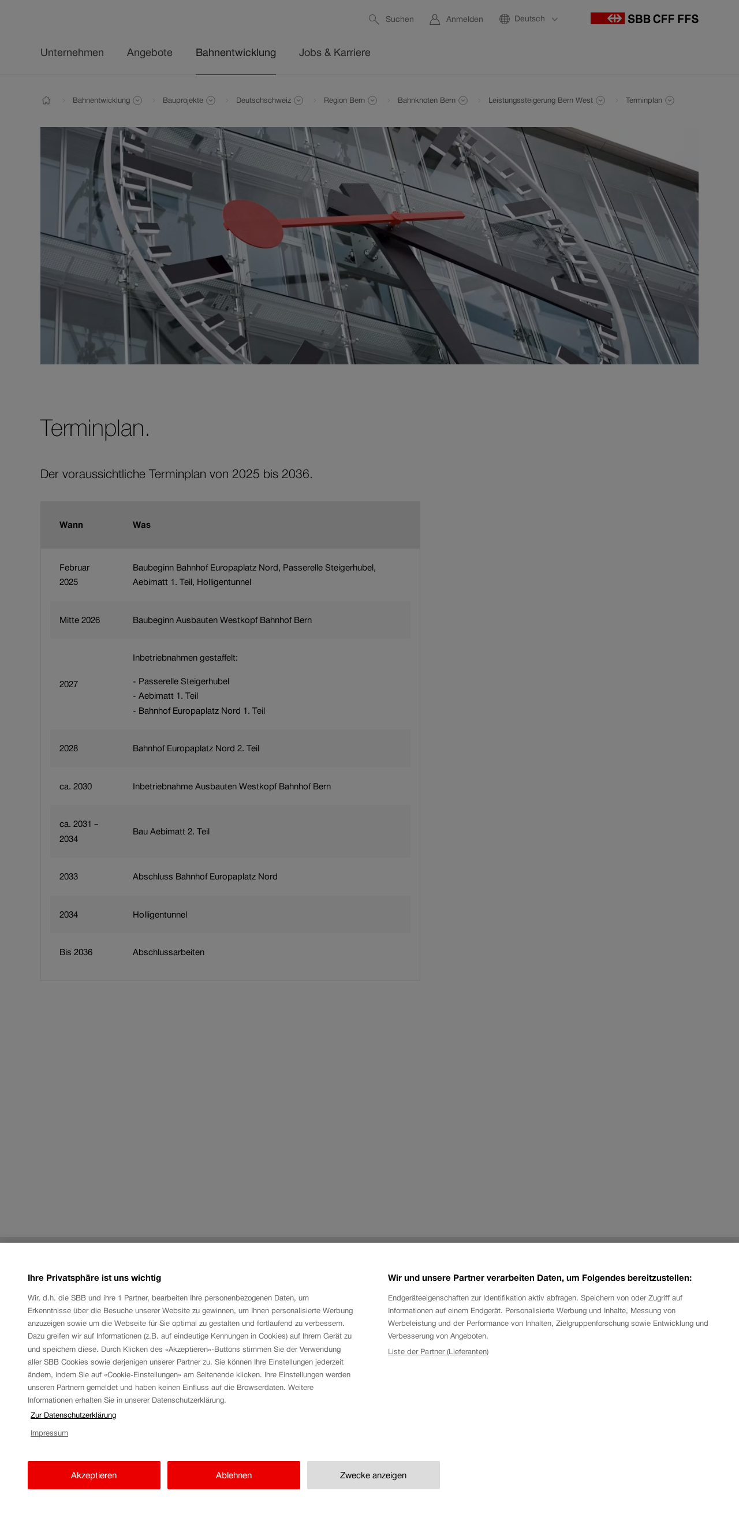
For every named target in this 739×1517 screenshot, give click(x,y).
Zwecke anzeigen (373, 1475)
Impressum (49, 1433)
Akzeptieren (94, 1475)
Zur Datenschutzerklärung (73, 1415)
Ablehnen (234, 1475)
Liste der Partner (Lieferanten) (438, 1351)
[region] (369, 1380)
